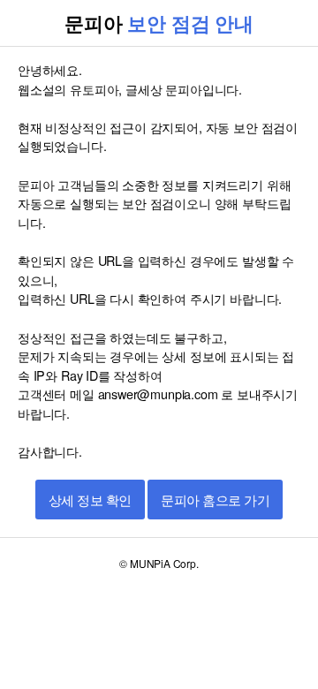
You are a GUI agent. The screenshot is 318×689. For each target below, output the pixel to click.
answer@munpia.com (158, 393)
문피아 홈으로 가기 (215, 500)
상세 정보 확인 (90, 500)
